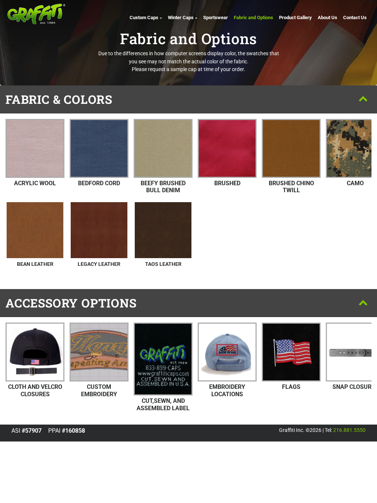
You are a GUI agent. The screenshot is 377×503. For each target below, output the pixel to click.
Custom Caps (144, 17)
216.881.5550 (349, 430)
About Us (327, 17)
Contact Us (355, 17)
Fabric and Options (253, 17)
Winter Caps (181, 17)
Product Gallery (295, 17)
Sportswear (215, 17)
